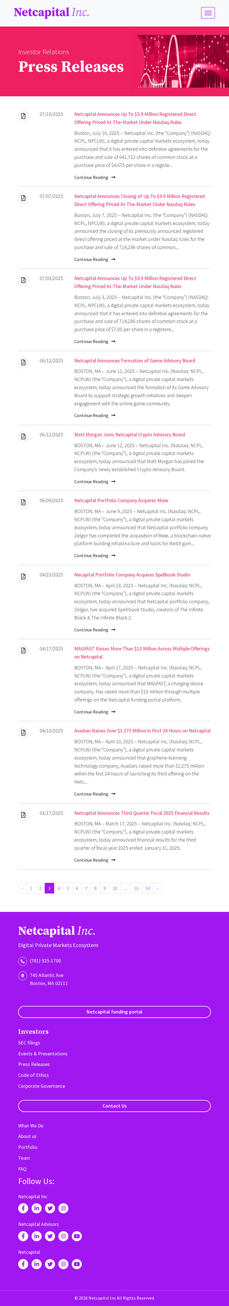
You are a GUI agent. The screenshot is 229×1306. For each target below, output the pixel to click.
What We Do (31, 1125)
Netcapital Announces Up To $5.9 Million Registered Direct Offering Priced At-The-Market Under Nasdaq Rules (135, 118)
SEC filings (29, 1042)
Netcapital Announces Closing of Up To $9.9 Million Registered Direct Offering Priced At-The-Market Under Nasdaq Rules (139, 200)
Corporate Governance (41, 1086)
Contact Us (114, 1106)
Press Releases (34, 1064)
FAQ (22, 1169)
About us (27, 1136)
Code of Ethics (33, 1075)
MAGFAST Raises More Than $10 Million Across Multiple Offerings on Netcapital (142, 652)
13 (136, 888)
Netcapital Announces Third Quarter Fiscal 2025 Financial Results (141, 813)
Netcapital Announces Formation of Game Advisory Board (134, 360)
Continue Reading (91, 177)
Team (24, 1158)
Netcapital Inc (51, 13)
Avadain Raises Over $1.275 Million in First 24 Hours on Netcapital (142, 730)
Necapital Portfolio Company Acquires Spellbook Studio (132, 574)
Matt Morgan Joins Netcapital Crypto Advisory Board (129, 434)
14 (147, 888)
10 (115, 888)
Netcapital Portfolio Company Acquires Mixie (121, 500)
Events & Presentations (43, 1053)
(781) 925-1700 (45, 960)
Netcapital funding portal (114, 1011)
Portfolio (27, 1147)
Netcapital (29, 1252)
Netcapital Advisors (38, 1224)
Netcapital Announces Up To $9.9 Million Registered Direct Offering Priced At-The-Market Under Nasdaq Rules (135, 282)
